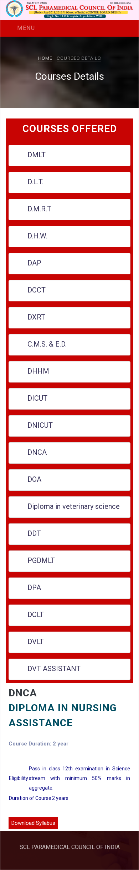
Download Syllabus (33, 823)
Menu (25, 28)
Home (45, 58)
